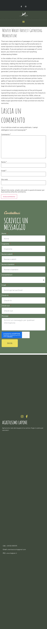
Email (3, 170)
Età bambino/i (7, 275)
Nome (4, 162)
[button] (23, 22)
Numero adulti (7, 254)
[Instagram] (26, 6)
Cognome (5, 244)
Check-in (5, 295)
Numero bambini (8, 264)
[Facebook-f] (21, 6)
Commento (6, 134)
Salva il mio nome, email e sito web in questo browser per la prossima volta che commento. (23, 191)
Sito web (4, 179)
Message (5, 316)
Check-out (6, 306)
